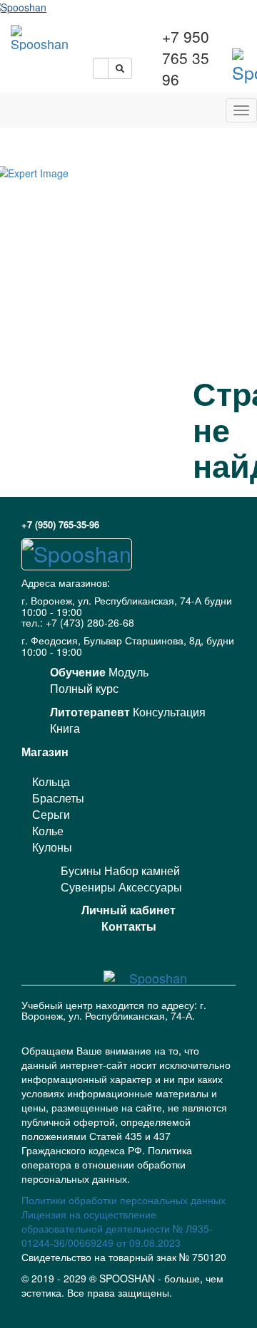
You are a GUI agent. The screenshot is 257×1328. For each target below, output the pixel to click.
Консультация (169, 712)
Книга (65, 728)
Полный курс (84, 688)
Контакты (128, 926)
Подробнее (128, 1318)
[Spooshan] (40, 38)
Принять (128, 1294)
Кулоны (52, 847)
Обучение (78, 672)
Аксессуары (150, 887)
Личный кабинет (128, 909)
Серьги (51, 814)
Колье (48, 830)
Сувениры (88, 887)
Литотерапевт (90, 712)
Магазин (45, 751)
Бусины (81, 870)
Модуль (128, 672)
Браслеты (58, 798)
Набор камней (142, 870)
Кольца (51, 781)
